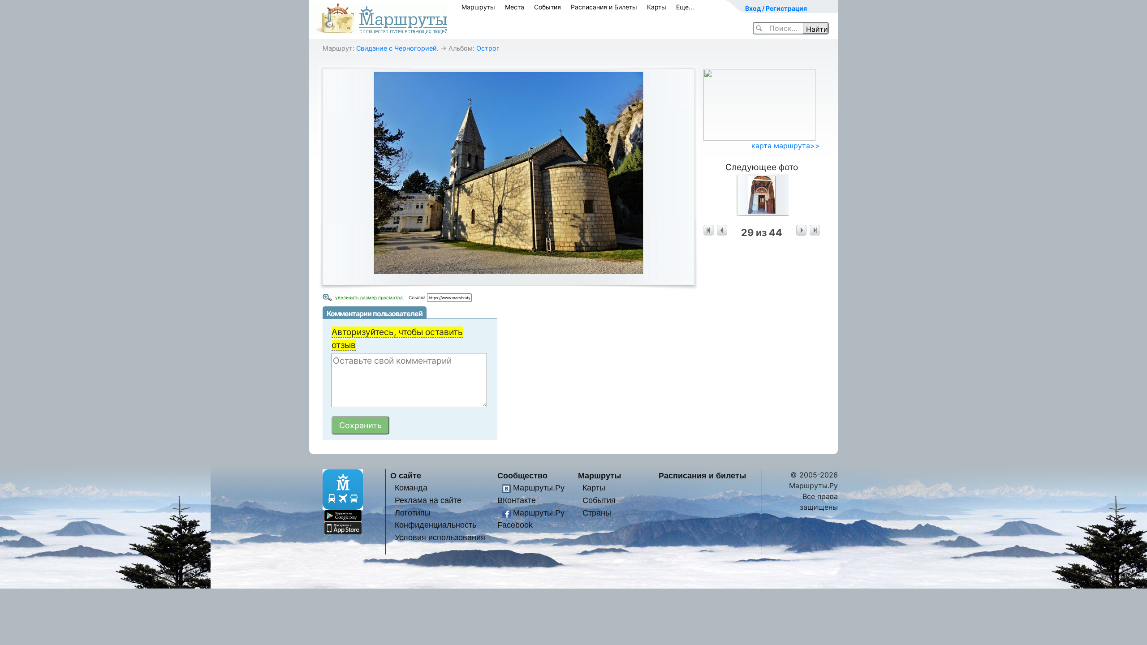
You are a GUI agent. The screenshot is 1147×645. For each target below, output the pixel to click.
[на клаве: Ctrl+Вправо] (801, 230)
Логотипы (413, 512)
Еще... (685, 7)
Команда (411, 487)
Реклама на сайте (428, 500)
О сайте (405, 475)
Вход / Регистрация (776, 8)
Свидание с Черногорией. (397, 48)
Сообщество (522, 475)
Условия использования (440, 537)
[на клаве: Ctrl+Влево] (722, 230)
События (547, 7)
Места (514, 7)
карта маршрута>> (785, 145)
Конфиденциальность (435, 524)
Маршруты (478, 7)
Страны (596, 512)
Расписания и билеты (702, 475)
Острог (488, 48)
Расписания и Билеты (604, 7)
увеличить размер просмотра (369, 297)
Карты (656, 7)
